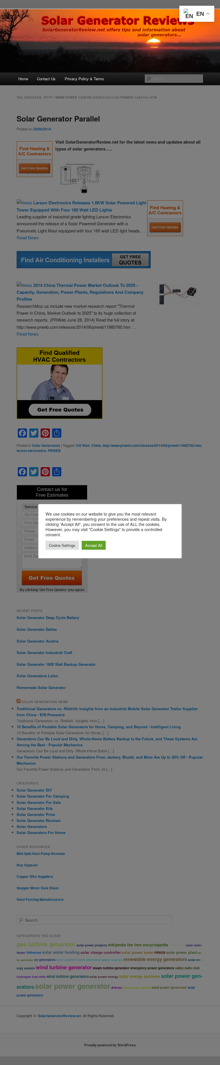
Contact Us (46, 78)
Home (23, 78)
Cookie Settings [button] (62, 545)
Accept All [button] (93, 545)
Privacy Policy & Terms (84, 78)
